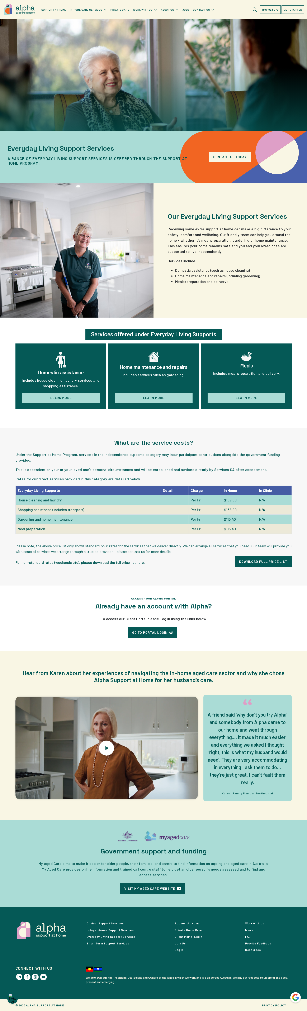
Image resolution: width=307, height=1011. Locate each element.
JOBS (185, 9)
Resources (253, 950)
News (249, 930)
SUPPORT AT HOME (53, 9)
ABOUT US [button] (167, 9)
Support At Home (187, 923)
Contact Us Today (230, 157)
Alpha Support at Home (45, 1005)
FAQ (248, 936)
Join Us (180, 943)
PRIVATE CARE (119, 9)
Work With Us (254, 923)
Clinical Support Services (105, 923)
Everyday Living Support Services (111, 936)
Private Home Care (188, 930)
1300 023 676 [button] (270, 9)
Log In (179, 950)
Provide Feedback (258, 943)
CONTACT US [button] (201, 9)
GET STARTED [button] (293, 9)
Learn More (61, 398)
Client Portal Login (188, 936)
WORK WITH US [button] (143, 9)
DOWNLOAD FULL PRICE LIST (263, 561)
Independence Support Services (110, 930)
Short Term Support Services (108, 943)
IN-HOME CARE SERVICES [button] (86, 9)
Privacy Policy (274, 1005)
